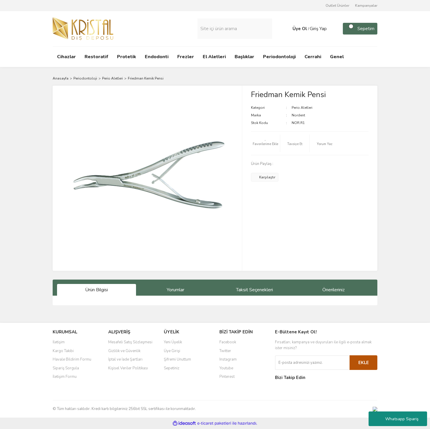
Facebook (227, 342)
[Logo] (83, 28)
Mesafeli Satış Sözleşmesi (130, 342)
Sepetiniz (171, 368)
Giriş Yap (318, 29)
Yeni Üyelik (173, 342)
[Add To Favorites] (265, 143)
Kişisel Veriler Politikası (128, 368)
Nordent (298, 115)
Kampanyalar (366, 5)
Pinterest (227, 376)
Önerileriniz (333, 290)
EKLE (363, 363)
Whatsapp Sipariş (402, 419)
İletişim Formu (65, 376)
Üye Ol (300, 29)
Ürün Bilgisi (96, 290)
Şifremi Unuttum (177, 359)
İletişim (59, 342)
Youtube (226, 368)
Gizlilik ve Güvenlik (124, 351)
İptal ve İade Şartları (125, 359)
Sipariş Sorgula (66, 368)
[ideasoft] (184, 423)
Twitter (225, 351)
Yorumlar (175, 290)
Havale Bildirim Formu (72, 359)
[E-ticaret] (214, 423)
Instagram (228, 359)
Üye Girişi (172, 351)
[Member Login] (286, 28)
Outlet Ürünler (337, 5)
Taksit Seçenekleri (254, 290)
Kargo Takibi (63, 351)
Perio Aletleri (302, 107)
